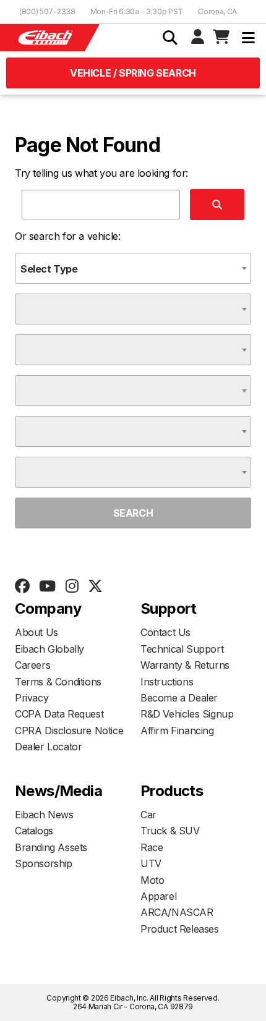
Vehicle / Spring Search (133, 73)
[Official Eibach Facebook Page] (22, 586)
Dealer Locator (48, 746)
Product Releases (179, 928)
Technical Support (181, 649)
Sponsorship (43, 863)
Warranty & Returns (185, 665)
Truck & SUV (170, 830)
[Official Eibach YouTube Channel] (47, 586)
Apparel (158, 896)
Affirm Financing (177, 730)
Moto (152, 880)
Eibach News (44, 814)
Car (148, 814)
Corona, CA (217, 11)
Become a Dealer (179, 697)
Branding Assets (51, 847)
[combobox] (133, 268)
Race (151, 847)
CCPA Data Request (59, 713)
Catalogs (34, 830)
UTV (150, 863)
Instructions (166, 681)
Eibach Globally (49, 649)
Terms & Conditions (58, 681)
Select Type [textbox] (49, 269)
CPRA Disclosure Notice (69, 730)
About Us (36, 632)
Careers (32, 665)
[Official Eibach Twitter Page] (95, 586)
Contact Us (165, 632)
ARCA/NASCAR (176, 912)
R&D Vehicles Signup (186, 713)
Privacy (31, 697)
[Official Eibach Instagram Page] (72, 586)
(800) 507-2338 (47, 11)
